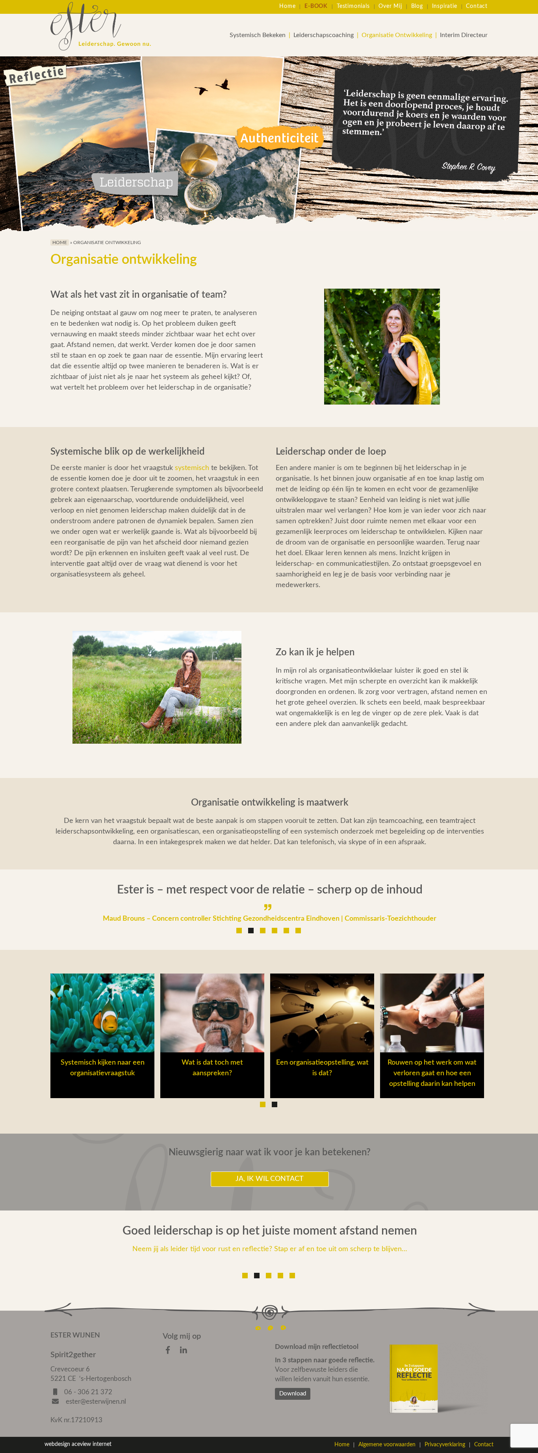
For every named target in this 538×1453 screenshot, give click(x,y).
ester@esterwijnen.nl (95, 1401)
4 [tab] (274, 930)
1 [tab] (239, 930)
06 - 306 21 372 (88, 1392)
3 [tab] (262, 930)
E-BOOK (316, 6)
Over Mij (390, 6)
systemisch (192, 468)
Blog (417, 6)
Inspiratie (444, 6)
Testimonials (353, 6)
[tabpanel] (269, 902)
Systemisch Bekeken (258, 35)
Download (292, 1394)
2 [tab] (251, 930)
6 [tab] (298, 930)
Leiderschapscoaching (323, 35)
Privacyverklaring (445, 1444)
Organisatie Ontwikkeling (397, 35)
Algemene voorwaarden (387, 1444)
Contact (477, 6)
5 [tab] (286, 930)
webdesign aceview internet (78, 1444)
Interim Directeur (464, 35)
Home (287, 6)
